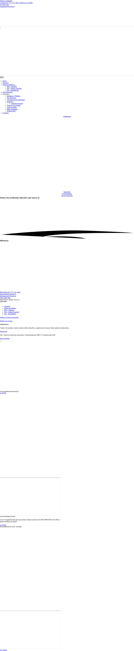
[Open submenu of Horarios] (13, 102)
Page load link (4, 338)
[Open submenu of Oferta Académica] (15, 85)
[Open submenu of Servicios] (9, 94)
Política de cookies (6, 321)
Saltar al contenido (6, 1)
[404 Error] (67, 190)
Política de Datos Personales (9, 317)
